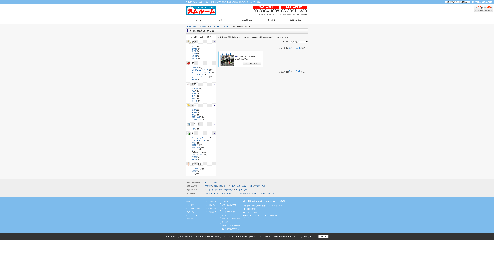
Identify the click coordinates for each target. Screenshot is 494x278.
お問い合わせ (213, 205)
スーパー (195, 68)
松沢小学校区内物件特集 (231, 229)
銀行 (193, 115)
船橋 (263, 186)
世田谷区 (208, 182)
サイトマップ (192, 215)
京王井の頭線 (217, 190)
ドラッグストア (197, 75)
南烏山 (244, 186)
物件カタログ (192, 219)
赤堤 (220, 186)
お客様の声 (212, 202)
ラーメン (195, 150)
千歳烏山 (270, 193)
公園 (193, 129)
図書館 (194, 112)
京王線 (207, 190)
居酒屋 (194, 157)
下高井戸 (208, 186)
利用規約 (190, 212)
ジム (193, 174)
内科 (193, 91)
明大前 (229, 193)
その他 (194, 58)
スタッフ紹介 (213, 208)
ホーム (189, 202)
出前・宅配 (196, 148)
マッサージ (196, 169)
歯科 (193, 96)
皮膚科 (194, 94)
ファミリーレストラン (200, 138)
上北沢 (232, 186)
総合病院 (195, 89)
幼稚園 (194, 56)
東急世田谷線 (229, 190)
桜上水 (226, 186)
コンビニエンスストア (200, 70)
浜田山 (254, 193)
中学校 (194, 51)
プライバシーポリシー (195, 208)
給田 (238, 186)
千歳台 (257, 186)
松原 (215, 186)
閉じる (323, 236)
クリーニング (197, 119)
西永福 (247, 193)
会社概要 (190, 205)
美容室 (194, 171)
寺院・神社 (196, 117)
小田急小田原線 (241, 190)
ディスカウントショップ (201, 72)
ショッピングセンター (200, 77)
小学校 (194, 49)
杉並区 (216, 182)
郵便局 (194, 110)
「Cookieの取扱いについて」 (290, 237)
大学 (193, 46)
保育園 (194, 54)
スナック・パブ (197, 155)
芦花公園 (262, 193)
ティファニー (227, 54)
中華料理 (195, 145)
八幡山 (251, 186)
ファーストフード (198, 140)
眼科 (193, 98)
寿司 (193, 143)
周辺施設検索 (213, 212)
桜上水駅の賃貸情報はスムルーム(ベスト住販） (265, 201)
